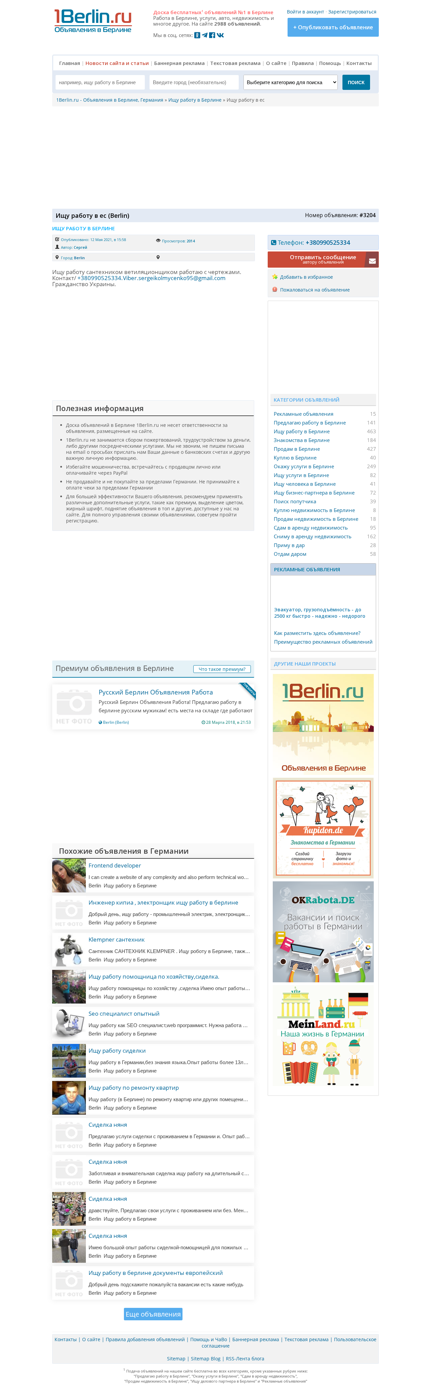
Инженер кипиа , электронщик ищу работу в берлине (163, 902)
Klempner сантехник (117, 939)
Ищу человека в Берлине (305, 483)
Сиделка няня (108, 1124)
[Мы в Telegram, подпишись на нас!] (205, 35)
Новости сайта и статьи (117, 63)
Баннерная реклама (179, 63)
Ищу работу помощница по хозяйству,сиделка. (154, 976)
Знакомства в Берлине (302, 440)
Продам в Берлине (297, 448)
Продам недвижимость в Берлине (316, 518)
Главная (69, 63)
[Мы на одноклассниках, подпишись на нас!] (197, 35)
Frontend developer (115, 865)
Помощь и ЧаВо (208, 1339)
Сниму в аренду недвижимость (313, 536)
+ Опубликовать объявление (333, 27)
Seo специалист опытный (124, 1013)
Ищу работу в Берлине (302, 431)
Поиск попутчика (295, 501)
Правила (303, 63)
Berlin (79, 257)
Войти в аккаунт (305, 11)
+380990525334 (328, 242)
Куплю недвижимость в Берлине (314, 510)
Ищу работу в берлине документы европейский (156, 1273)
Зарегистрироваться (352, 11)
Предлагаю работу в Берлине (310, 422)
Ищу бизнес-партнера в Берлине (314, 492)
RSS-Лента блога (245, 1358)
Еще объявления (153, 1314)
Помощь (330, 63)
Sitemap (176, 1358)
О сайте (276, 63)
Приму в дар (289, 545)
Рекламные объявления (303, 413)
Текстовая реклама (235, 63)
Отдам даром (290, 553)
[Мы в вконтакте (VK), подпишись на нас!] (220, 35)
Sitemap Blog (206, 1358)
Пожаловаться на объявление (315, 289)
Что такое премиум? (222, 669)
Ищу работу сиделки (117, 1050)
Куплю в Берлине (295, 457)
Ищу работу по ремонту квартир (134, 1087)
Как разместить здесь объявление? (317, 633)
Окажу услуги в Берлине (304, 466)
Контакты (359, 63)
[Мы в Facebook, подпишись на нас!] (212, 35)
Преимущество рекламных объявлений (323, 641)
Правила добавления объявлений (145, 1339)
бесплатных (186, 12)
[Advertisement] (213, 157)
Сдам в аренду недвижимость (311, 527)
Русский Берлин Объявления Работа (156, 692)
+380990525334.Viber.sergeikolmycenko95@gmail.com (151, 278)
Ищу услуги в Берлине (301, 475)
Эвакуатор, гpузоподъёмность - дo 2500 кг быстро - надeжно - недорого (319, 612)
